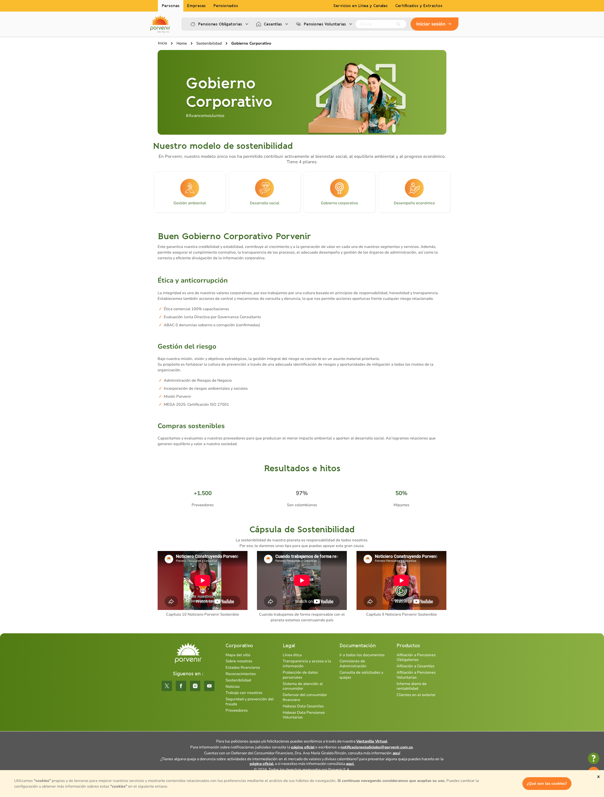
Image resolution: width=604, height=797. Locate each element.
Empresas (196, 6)
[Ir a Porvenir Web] (160, 24)
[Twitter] (167, 686)
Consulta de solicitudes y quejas (361, 675)
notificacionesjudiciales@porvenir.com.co (376, 747)
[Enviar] (398, 24)
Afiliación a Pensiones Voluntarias (416, 675)
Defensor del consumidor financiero (305, 697)
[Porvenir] (188, 653)
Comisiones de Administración (353, 664)
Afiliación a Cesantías (415, 666)
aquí (396, 753)
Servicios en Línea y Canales (360, 6)
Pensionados (225, 6)
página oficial (303, 747)
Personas (171, 6)
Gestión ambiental (189, 203)
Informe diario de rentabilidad (412, 686)
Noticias (233, 686)
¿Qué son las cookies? (547, 783)
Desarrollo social (264, 203)
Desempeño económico (414, 203)
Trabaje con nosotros (244, 692)
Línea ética (292, 655)
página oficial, (262, 763)
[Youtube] (209, 686)
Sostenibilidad (238, 680)
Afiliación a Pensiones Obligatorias (416, 657)
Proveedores (237, 710)
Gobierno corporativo (339, 203)
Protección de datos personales (300, 675)
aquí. (350, 763)
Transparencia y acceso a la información (307, 664)
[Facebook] (181, 686)
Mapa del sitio (238, 655)
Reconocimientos (241, 673)
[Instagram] (195, 686)
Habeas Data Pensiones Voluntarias (304, 715)
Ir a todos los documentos (362, 655)
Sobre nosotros (239, 661)
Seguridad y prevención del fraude (250, 702)
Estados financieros (243, 667)
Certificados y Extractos (418, 6)
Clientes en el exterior (416, 694)
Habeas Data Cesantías (303, 706)
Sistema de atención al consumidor (303, 686)
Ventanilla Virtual (371, 741)
